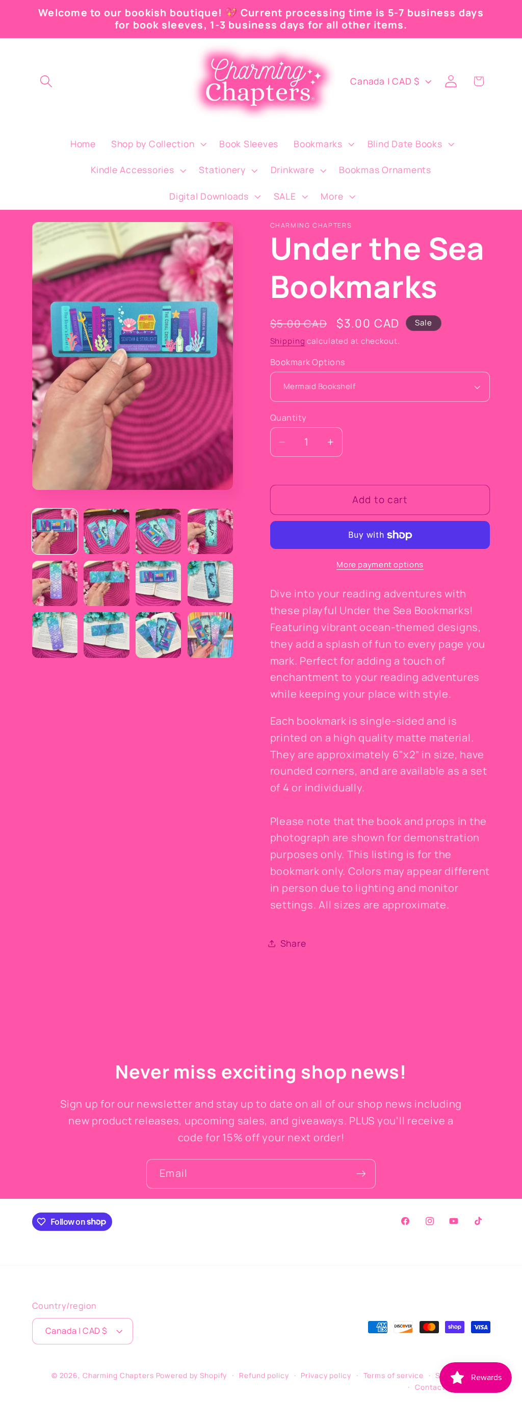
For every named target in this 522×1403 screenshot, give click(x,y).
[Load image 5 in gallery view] (54, 583)
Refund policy (264, 1375)
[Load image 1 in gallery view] (54, 531)
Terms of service (393, 1375)
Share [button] (293, 943)
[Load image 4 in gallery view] (210, 531)
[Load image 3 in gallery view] (158, 531)
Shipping (287, 341)
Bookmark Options (308, 362)
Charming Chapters (118, 1375)
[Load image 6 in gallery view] (106, 583)
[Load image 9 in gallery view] (54, 634)
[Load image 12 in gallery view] (210, 634)
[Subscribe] (361, 1174)
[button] (46, 81)
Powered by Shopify (191, 1375)
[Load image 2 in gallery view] (106, 531)
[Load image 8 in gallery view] (210, 583)
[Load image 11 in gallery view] (158, 634)
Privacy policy (326, 1375)
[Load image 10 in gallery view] (106, 634)
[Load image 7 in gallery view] (158, 583)
